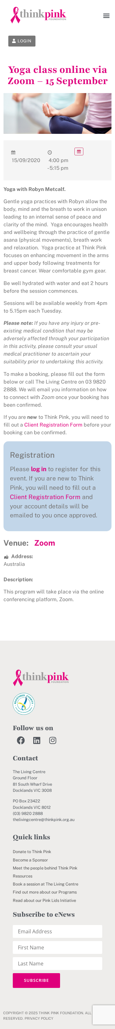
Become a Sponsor (30, 860)
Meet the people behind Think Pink (45, 868)
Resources (22, 876)
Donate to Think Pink (32, 851)
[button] (106, 15)
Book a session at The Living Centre (45, 884)
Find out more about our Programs (45, 892)
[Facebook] (21, 740)
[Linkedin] (37, 740)
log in (38, 468)
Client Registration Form (53, 425)
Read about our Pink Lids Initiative (44, 900)
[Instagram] (53, 740)
